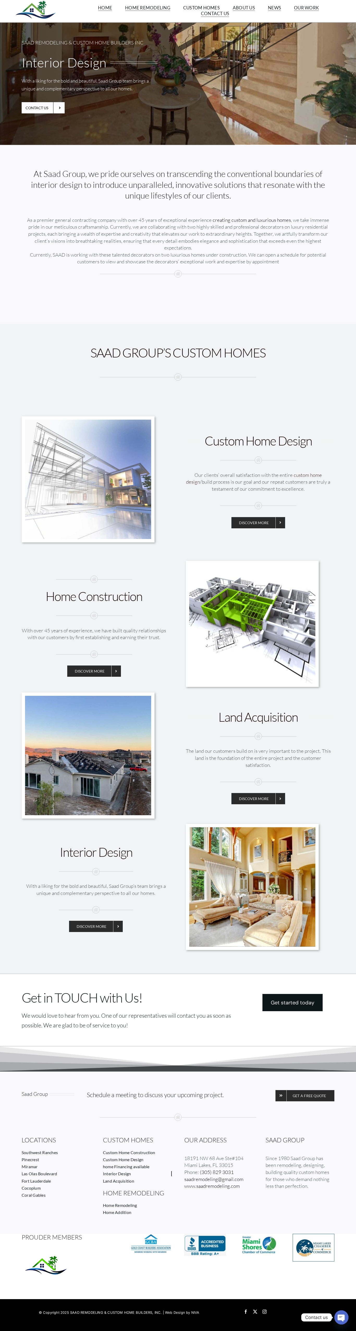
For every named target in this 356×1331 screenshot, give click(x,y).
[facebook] (246, 1312)
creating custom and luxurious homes (252, 220)
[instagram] (264, 1312)
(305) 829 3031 (217, 1172)
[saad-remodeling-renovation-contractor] (252, 566)
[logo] (36, 3)
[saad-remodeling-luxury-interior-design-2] (252, 829)
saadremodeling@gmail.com (213, 1179)
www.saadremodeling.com (212, 1186)
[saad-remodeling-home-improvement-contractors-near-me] (88, 698)
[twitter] (255, 1312)
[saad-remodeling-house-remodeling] (88, 422)
